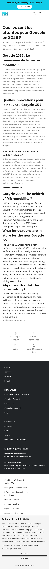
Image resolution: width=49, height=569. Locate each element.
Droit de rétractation (13, 499)
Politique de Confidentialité (15, 487)
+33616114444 (10, 372)
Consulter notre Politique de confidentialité (20, 545)
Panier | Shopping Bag (34, 350)
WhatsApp (8, 376)
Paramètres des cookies (14, 513)
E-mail (7, 381)
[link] (24, 564)
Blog (6, 412)
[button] (24, 7)
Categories (8, 426)
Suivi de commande (34, 338)
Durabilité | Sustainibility (15, 440)
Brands (27, 42)
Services (7, 435)
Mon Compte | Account (15, 338)
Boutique (17, 42)
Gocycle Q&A (24, 45)
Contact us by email (12, 408)
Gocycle (38, 42)
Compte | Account (12, 399)
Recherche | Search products (16, 394)
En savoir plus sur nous (12, 548)
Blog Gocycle (9, 45)
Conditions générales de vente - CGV (14, 481)
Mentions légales (11, 504)
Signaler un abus (11, 508)
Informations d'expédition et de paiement (16, 493)
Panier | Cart (9, 403)
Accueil (6, 42)
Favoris (15, 349)
